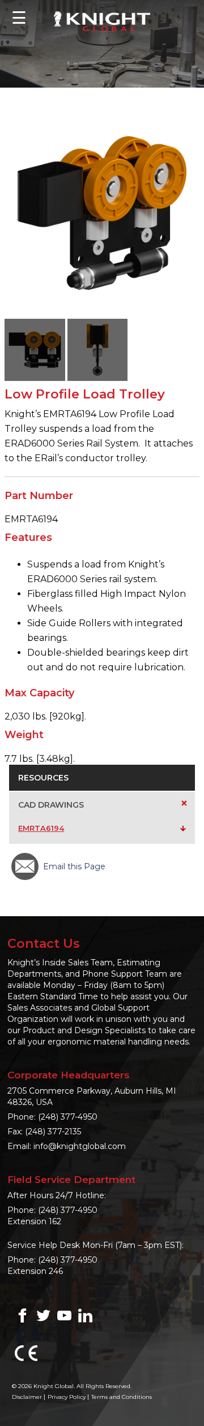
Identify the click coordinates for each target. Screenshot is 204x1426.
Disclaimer (27, 1397)
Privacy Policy (67, 1397)
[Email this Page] (25, 866)
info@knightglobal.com (79, 1146)
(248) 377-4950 (67, 1117)
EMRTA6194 (41, 828)
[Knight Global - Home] (102, 20)
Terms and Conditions (121, 1397)
